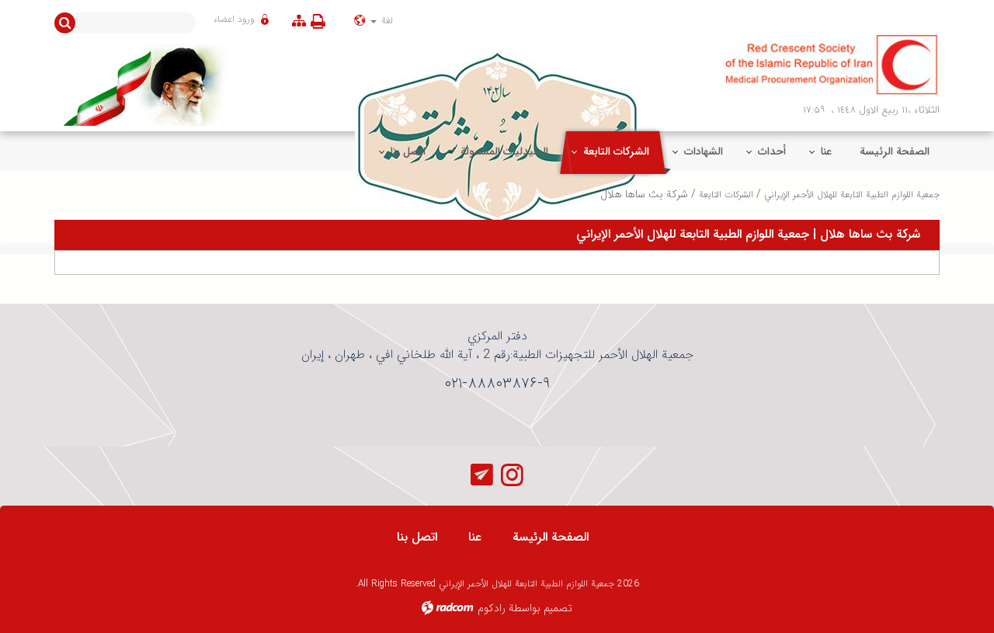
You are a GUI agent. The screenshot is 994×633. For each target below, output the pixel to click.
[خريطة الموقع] (299, 20)
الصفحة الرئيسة (551, 537)
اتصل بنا (417, 537)
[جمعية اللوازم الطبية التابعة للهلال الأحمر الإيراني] (832, 64)
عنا (474, 537)
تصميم (558, 608)
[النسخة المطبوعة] (321, 21)
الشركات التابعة (726, 194)
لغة (385, 20)
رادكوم (492, 608)
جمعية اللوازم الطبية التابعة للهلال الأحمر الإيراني (852, 194)
